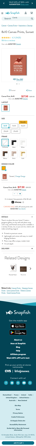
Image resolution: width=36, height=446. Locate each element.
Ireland (23, 395)
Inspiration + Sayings (25, 25)
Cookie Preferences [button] (17, 417)
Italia (30, 395)
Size (3, 119)
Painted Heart (13, 275)
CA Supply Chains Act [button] (17, 421)
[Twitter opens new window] (31, 382)
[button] (2, 13)
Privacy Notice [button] (18, 413)
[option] (6, 108)
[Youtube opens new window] (25, 382)
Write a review (8, 40)
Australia (12, 400)
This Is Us (23, 275)
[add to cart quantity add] (20, 194)
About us (18, 340)
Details (18, 44)
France (16, 395)
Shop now (24, 4)
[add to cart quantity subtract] (14, 194)
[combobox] (18, 19)
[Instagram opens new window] (13, 382)
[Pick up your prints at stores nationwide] (8, 371)
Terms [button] (18, 409)
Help (18, 350)
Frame (4, 136)
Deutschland (7, 395)
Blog (18, 347)
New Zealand (22, 400)
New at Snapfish (18, 343)
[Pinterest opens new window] (19, 382)
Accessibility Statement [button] (18, 424)
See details (22, 209)
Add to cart (18, 443)
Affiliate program (18, 354)
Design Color (8, 164)
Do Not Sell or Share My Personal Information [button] (18, 429)
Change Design (20, 176)
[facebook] (7, 382)
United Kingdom (11, 398)
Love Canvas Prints (13, 290)
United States (24, 398)
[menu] (29, 90)
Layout (5, 102)
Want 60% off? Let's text (18, 358)
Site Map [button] (18, 405)
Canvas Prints (12, 25)
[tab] (17, 84)
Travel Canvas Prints (13, 293)
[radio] (4, 168)
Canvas (4, 25)
